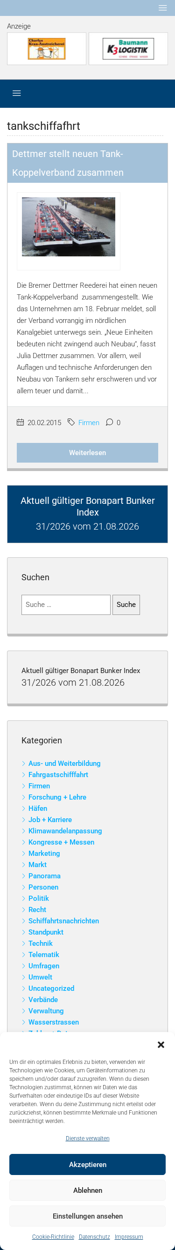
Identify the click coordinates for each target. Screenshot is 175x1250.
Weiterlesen (87, 453)
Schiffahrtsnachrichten (63, 921)
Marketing (44, 853)
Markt (37, 865)
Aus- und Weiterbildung (64, 763)
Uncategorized (51, 988)
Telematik (43, 955)
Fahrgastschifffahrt (58, 775)
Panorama (44, 876)
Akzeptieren (87, 1164)
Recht (37, 910)
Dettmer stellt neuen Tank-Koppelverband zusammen (68, 163)
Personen (43, 887)
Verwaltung (46, 1011)
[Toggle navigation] (163, 8)
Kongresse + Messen (61, 842)
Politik (38, 898)
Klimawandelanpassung (65, 831)
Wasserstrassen (53, 1022)
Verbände (43, 1000)
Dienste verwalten (88, 1138)
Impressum (129, 1237)
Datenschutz (94, 1237)
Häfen (37, 808)
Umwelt (40, 977)
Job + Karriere (50, 820)
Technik (40, 943)
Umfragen (43, 966)
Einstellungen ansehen (88, 1216)
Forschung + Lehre (57, 797)
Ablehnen (87, 1190)
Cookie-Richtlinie (53, 1237)
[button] (161, 1043)
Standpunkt (45, 932)
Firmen (88, 423)
